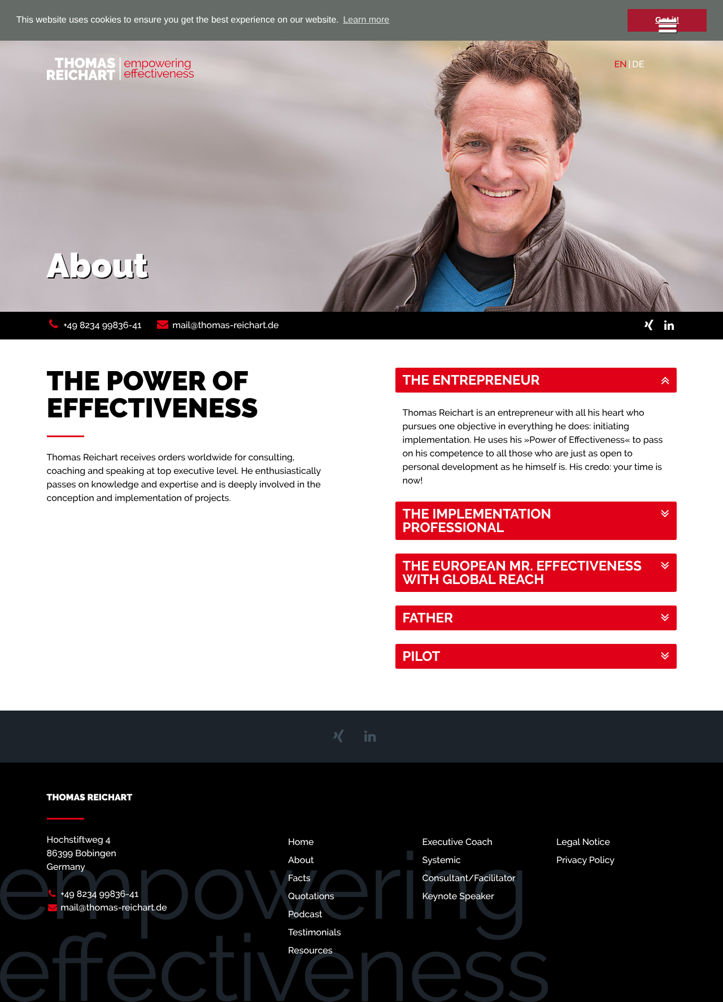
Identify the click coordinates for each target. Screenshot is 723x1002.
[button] (536, 380)
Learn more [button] (366, 20)
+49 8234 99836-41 (102, 325)
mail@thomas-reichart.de (225, 325)
